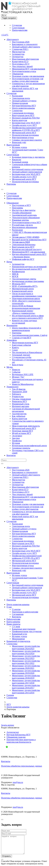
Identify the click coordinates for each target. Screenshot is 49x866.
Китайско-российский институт (27, 249)
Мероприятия (18, 639)
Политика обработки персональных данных (21, 766)
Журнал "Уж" (18, 377)
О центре (16, 609)
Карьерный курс (19, 634)
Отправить (6, 856)
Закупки (16, 438)
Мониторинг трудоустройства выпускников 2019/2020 (26, 671)
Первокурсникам (20, 103)
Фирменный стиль (20, 404)
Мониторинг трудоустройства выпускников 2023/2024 (26, 652)
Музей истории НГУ (21, 433)
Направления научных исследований (29, 266)
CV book (16, 626)
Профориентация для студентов (27, 631)
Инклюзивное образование (24, 227)
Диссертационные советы (24, 279)
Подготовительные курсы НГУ (26, 222)
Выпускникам (13, 145)
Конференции (18, 271)
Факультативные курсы (23, 137)
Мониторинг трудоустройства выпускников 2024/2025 (26, 647)
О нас (9, 607)
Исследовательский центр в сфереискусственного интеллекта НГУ (28, 316)
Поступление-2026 (20, 42)
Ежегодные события (21, 345)
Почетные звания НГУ (22, 431)
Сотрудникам (18, 28)
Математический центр (23, 288)
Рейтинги (16, 394)
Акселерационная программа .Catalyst (29, 335)
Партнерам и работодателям (25, 612)
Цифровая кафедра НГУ (23, 259)
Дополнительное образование (26, 217)
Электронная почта (21, 98)
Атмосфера (12, 340)
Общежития (17, 74)
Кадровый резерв (20, 162)
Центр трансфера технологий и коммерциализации (26, 329)
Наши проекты (13, 624)
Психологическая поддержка (25, 135)
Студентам (17, 25)
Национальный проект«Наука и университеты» (23, 312)
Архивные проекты (21, 448)
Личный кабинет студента (24, 101)
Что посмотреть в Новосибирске (27, 352)
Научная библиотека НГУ (24, 105)
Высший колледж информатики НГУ (29, 239)
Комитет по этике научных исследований (24, 321)
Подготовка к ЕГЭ (20, 64)
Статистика (12, 644)
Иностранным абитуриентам (25, 59)
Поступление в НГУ (21, 205)
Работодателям (13, 619)
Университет (13, 387)
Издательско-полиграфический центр (29, 445)
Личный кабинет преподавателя (27, 172)
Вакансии (16, 159)
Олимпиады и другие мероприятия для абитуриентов (28, 84)
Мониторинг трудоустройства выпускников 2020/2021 (26, 667)
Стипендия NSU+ (20, 49)
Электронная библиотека (23, 244)
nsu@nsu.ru (18, 782)
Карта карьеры (13, 621)
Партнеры (11, 184)
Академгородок (19, 414)
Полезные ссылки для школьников (28, 76)
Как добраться (18, 416)
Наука (9, 262)
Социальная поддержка (23, 113)
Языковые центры (20, 220)
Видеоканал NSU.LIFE (22, 374)
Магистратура (18, 52)
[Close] (2, 819)
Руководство (18, 396)
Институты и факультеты (23, 210)
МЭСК (15, 276)
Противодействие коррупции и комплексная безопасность (21, 740)
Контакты (11, 455)
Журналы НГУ (19, 284)
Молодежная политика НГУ (25, 342)
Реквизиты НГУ (19, 401)
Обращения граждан (16, 737)
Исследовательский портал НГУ (27, 269)
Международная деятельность (26, 426)
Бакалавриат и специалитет (25, 44)
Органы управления (21, 399)
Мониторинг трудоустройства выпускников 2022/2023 (26, 657)
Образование (13, 203)
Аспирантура (18, 54)
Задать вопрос (7, 725)
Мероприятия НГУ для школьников (28, 69)
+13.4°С (4, 35)
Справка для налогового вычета (27, 140)
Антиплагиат (13, 732)
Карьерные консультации (23, 629)
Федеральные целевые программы (28, 281)
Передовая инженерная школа (26, 298)
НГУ (9, 704)
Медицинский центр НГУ (24, 132)
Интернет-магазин (20, 406)
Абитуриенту (13, 39)
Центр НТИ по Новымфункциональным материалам (26, 307)
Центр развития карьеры (23, 108)
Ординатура (17, 56)
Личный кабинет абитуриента (26, 47)
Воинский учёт (19, 142)
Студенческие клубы (21, 357)
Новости (16, 369)
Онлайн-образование (22, 212)
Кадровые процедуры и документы (28, 157)
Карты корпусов (19, 120)
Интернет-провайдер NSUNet (26, 118)
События (16, 372)
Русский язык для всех (22, 225)
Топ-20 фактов (18, 389)
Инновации (12, 325)
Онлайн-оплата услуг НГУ (24, 125)
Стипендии (17, 110)
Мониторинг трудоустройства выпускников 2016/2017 (26, 686)
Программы (17, 208)
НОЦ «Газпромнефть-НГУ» (25, 286)
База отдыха (17, 364)
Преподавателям (19, 30)
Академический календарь (24, 215)
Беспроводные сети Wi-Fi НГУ (26, 123)
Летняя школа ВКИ (21, 242)
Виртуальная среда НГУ (23, 115)
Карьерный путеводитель (18, 641)
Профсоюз (17, 440)
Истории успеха (19, 147)
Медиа (10, 367)
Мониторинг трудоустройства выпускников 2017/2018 (26, 681)
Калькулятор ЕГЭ (20, 61)
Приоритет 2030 (19, 391)
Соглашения (17, 614)
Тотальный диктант (21, 355)
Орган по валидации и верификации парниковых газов (27, 294)
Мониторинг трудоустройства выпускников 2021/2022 (26, 662)
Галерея (10, 695)
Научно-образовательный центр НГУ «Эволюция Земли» (29, 255)
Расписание (17, 96)
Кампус (15, 347)
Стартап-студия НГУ (21, 338)
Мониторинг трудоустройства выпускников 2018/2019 (26, 676)
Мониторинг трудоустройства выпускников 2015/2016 (26, 691)
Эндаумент (17, 436)
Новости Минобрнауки (23, 384)
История (16, 443)
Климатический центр (22, 291)
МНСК (15, 274)
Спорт (15, 350)
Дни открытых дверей (22, 66)
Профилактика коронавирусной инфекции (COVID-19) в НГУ (27, 129)
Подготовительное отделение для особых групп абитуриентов (27, 79)
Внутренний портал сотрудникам (27, 169)
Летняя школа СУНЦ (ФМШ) (25, 237)
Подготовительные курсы (24, 71)
